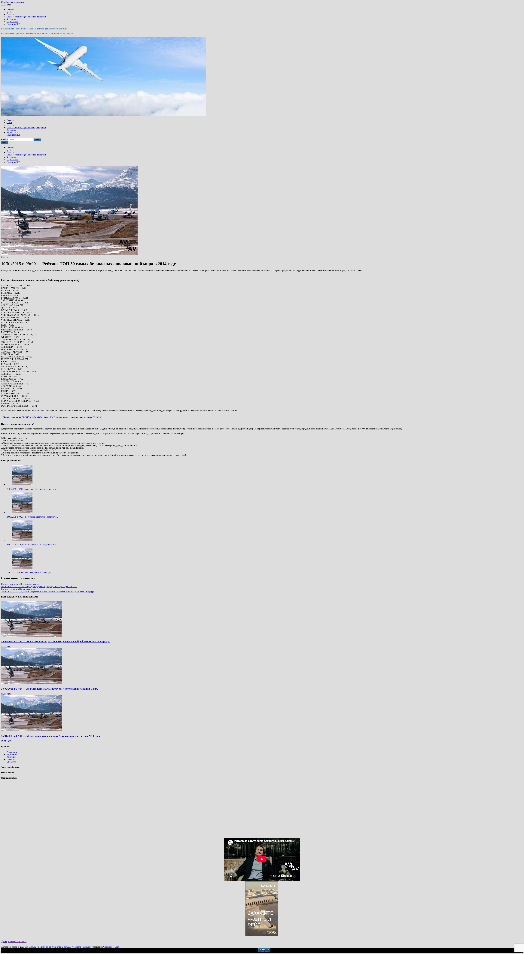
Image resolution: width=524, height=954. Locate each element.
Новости (5, 257)
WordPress (107, 947)
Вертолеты (12, 754)
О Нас (9, 12)
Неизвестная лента (17, 941)
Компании (11, 757)
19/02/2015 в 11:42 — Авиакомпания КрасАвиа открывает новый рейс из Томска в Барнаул (55, 641)
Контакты (11, 19)
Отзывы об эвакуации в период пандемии (26, 17)
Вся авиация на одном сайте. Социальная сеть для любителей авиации (34, 29)
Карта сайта (12, 21)
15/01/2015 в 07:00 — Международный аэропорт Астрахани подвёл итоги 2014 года (50, 736)
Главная (10, 9)
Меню (4, 143)
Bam (117, 947)
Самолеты (11, 762)
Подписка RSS (13, 24)
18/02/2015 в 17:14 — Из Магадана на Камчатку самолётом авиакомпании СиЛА (49, 688)
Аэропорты (12, 752)
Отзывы (10, 14)
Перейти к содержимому (12, 2)
